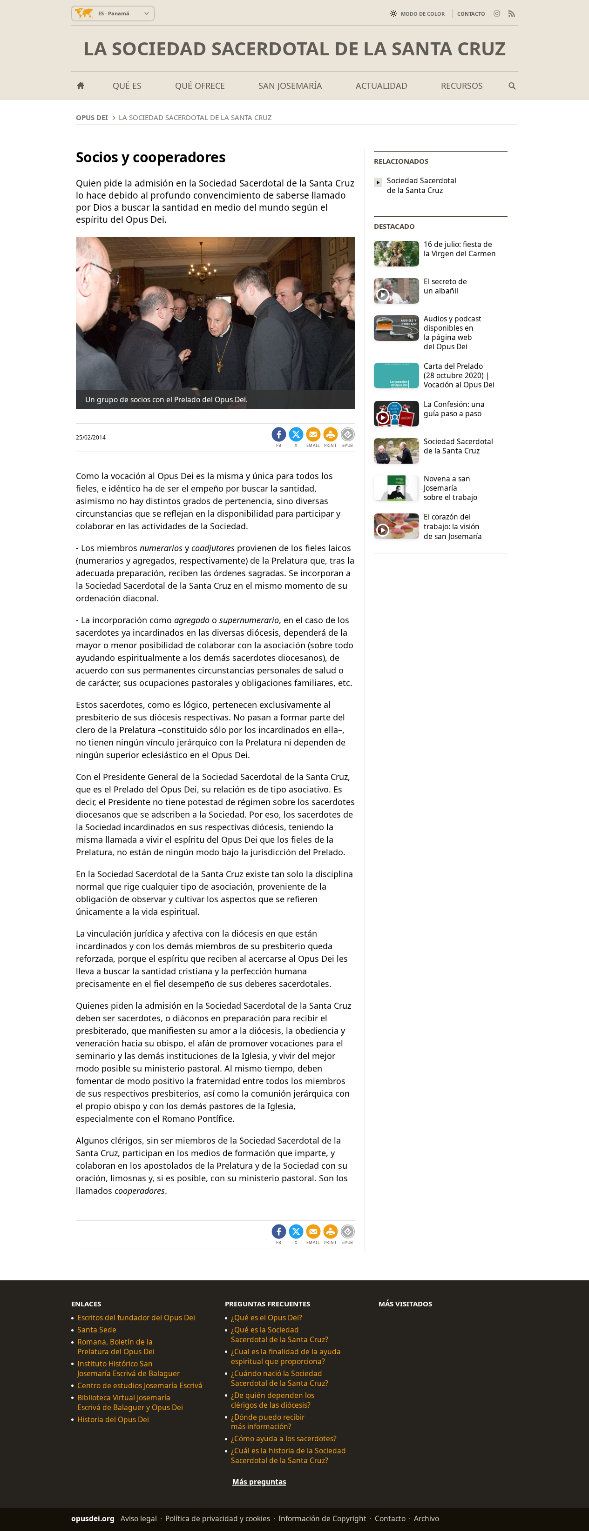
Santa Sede (96, 1330)
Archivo (426, 1518)
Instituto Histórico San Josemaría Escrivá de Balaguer (128, 1368)
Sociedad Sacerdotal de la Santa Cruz (421, 185)
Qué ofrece (200, 85)
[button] (330, 437)
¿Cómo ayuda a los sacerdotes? (284, 1439)
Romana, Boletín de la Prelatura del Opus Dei (116, 1347)
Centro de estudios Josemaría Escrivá (140, 1386)
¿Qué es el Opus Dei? (266, 1318)
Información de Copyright (322, 1518)
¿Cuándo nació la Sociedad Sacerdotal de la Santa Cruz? (279, 1378)
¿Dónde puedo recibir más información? (268, 1422)
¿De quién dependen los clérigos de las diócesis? (272, 1400)
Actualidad (381, 85)
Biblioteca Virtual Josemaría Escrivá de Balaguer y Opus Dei (130, 1402)
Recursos (462, 85)
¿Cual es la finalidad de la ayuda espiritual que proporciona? (286, 1356)
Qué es (127, 85)
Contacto (471, 14)
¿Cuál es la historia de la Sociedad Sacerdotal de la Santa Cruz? (288, 1455)
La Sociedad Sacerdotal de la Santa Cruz (294, 48)
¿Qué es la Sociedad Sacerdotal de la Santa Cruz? (279, 1335)
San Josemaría (290, 85)
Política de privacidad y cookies (217, 1518)
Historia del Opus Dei (113, 1419)
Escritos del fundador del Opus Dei (136, 1318)
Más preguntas (259, 1482)
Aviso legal (139, 1518)
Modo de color (423, 14)
